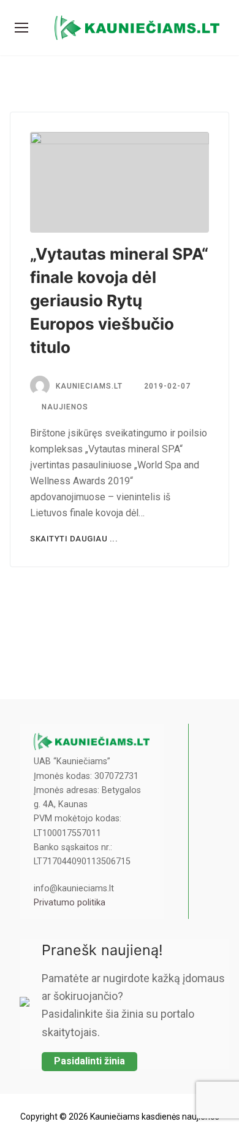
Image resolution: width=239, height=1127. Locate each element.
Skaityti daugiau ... (74, 538)
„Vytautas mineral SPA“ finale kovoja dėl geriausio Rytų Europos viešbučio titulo (119, 300)
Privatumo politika (69, 902)
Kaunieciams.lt (89, 386)
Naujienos (63, 407)
